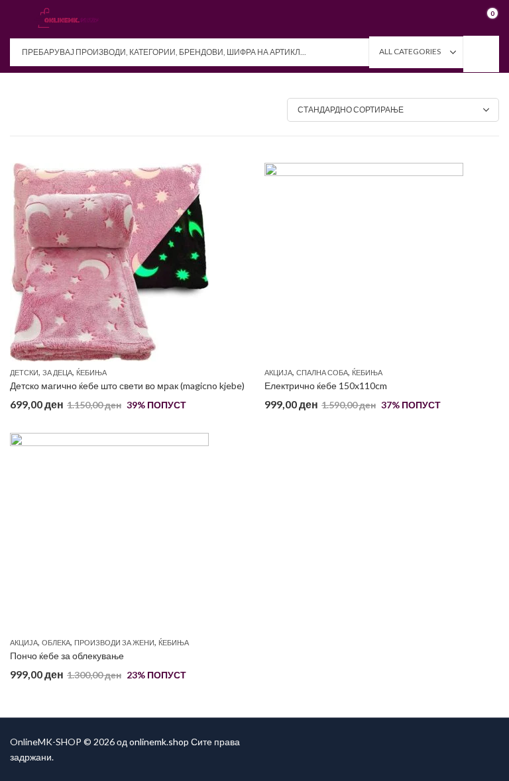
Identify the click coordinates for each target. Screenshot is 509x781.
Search (481, 54)
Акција (278, 372)
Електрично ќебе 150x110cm (325, 385)
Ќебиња (91, 372)
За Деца (57, 372)
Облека (56, 642)
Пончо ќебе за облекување (67, 655)
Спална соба (322, 372)
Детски (24, 372)
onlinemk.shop (159, 741)
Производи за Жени (114, 642)
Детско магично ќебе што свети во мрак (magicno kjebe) (127, 385)
